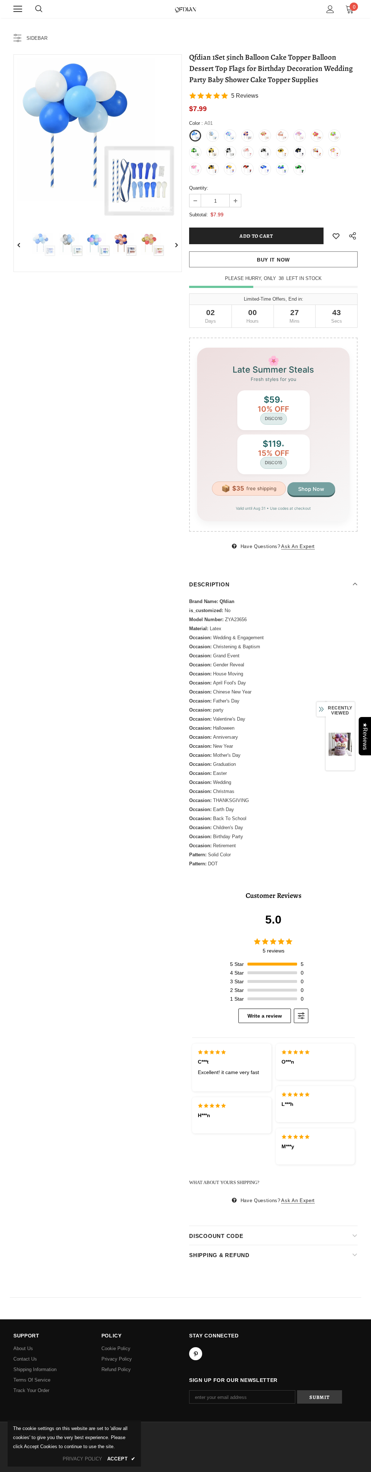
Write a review (264, 1016)
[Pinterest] (195, 1353)
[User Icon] (330, 9)
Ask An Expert (297, 546)
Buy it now (273, 260)
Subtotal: (198, 214)
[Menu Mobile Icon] (17, 9)
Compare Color (156, 208)
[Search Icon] (38, 9)
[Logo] (185, 8)
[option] (97, 138)
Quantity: (198, 188)
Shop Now (311, 489)
